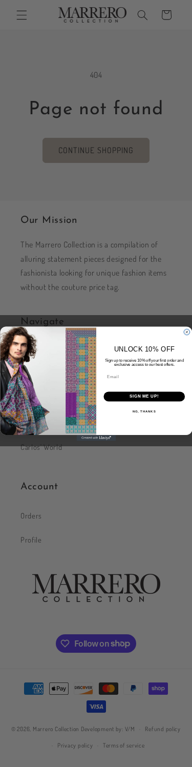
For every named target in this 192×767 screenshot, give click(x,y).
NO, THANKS (144, 411)
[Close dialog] (187, 332)
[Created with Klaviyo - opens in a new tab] (96, 438)
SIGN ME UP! (144, 396)
